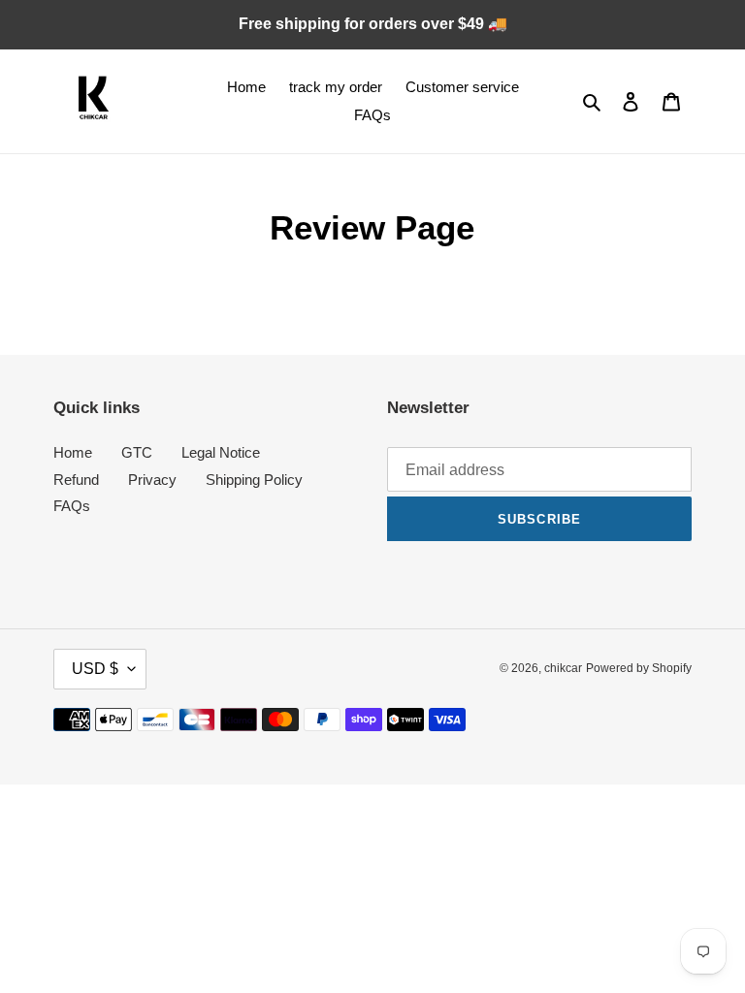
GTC (136, 452)
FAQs (71, 505)
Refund (76, 479)
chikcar (563, 668)
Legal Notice (220, 452)
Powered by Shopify (639, 668)
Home (72, 452)
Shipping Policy (254, 479)
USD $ (95, 668)
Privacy (152, 479)
